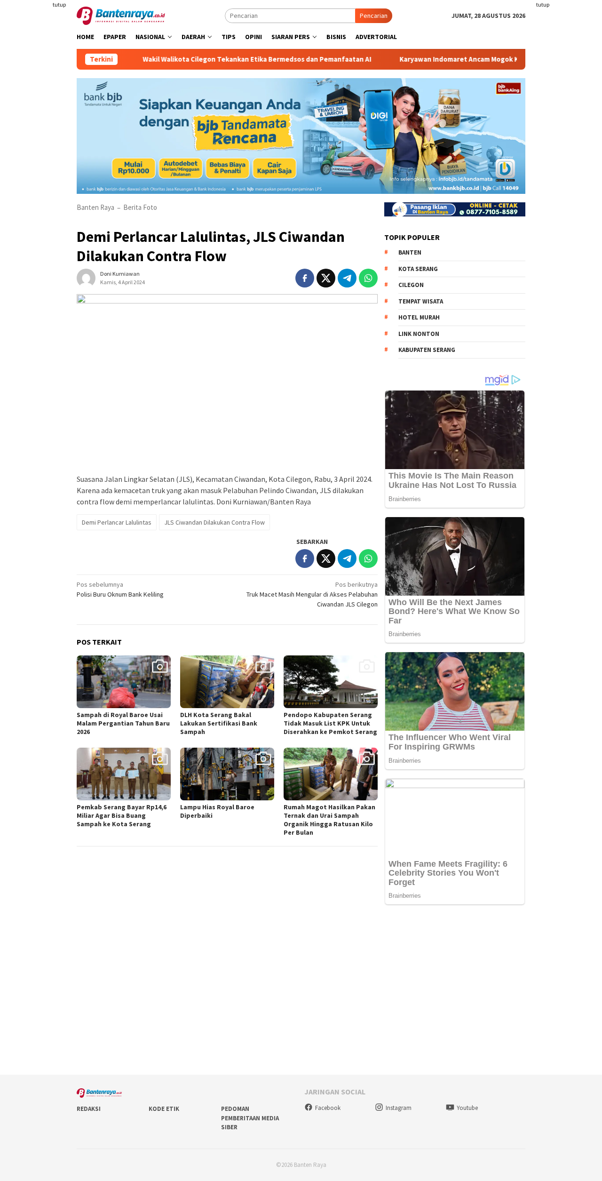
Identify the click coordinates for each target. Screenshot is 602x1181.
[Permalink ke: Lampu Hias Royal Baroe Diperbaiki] (227, 774)
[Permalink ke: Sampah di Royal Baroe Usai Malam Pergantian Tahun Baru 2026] (124, 681)
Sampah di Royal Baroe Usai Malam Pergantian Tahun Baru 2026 (123, 723)
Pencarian (374, 15)
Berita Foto (140, 207)
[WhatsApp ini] (368, 278)
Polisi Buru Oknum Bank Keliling (120, 589)
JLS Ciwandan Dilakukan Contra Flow (214, 522)
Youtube (467, 1108)
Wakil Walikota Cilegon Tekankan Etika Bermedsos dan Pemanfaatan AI (230, 59)
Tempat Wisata (420, 301)
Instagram (399, 1108)
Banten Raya (95, 207)
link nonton (418, 334)
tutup (59, 4)
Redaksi (89, 1109)
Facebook (328, 1108)
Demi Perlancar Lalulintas (116, 522)
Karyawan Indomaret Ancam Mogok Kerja (438, 59)
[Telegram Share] (347, 278)
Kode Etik (164, 1109)
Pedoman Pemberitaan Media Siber (250, 1118)
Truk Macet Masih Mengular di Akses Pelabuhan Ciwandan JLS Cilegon (312, 594)
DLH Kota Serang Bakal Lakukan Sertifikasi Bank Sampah (218, 723)
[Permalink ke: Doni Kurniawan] (86, 277)
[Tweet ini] (326, 278)
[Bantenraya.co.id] (121, 15)
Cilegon (411, 285)
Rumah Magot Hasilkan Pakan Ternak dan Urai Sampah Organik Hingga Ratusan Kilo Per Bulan (329, 820)
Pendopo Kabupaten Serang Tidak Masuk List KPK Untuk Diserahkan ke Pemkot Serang (330, 723)
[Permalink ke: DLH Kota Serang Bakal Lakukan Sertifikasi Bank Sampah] (227, 681)
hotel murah (419, 317)
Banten (409, 252)
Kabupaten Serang (426, 350)
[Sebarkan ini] (304, 278)
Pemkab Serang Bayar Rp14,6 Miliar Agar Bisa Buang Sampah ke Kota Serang (121, 815)
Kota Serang (418, 269)
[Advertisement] (568, 141)
